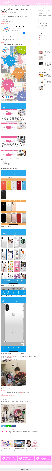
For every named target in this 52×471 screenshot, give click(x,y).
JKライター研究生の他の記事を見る (15, 434)
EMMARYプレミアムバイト (43, 23)
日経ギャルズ (42, 35)
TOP (50, 3)
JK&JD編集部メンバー (38, 3)
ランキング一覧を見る (48, 69)
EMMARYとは (47, 3)
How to (46, 25)
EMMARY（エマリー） (4, 5)
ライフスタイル (9, 5)
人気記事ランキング (32, 3)
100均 (40, 18)
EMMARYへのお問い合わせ (32, 466)
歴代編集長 (43, 3)
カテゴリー (27, 3)
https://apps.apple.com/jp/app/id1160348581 (8, 395)
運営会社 (17, 466)
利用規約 (20, 466)
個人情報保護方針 (25, 466)
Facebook (41, 25)
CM (44, 18)
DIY (47, 18)
